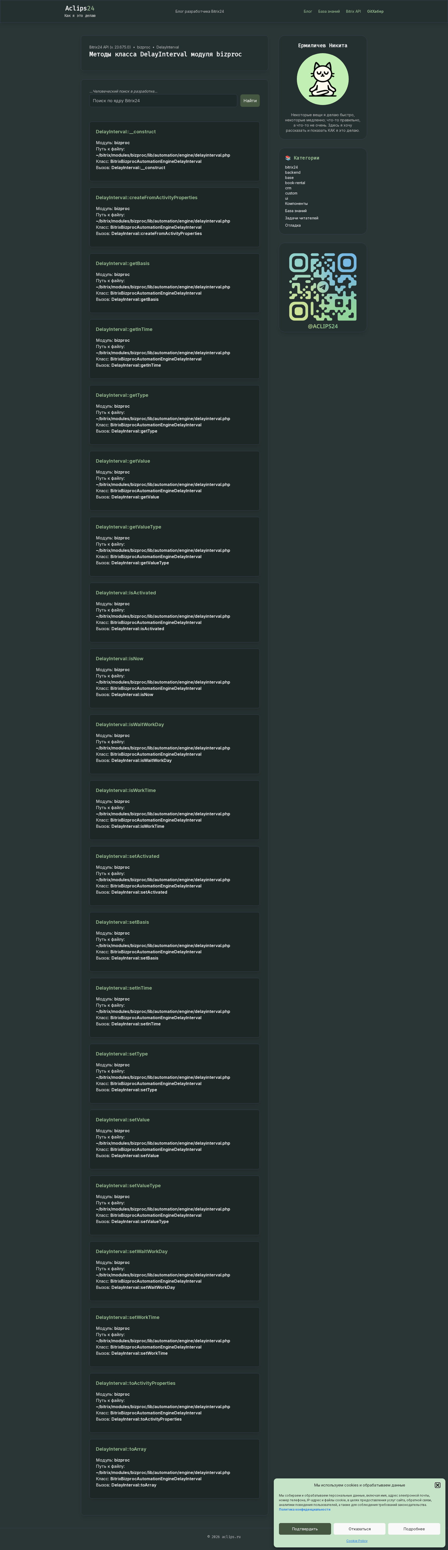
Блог (308, 11)
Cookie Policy (357, 1541)
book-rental (295, 182)
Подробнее (414, 1528)
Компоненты (296, 203)
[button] (437, 1485)
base (289, 177)
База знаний (329, 11)
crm (288, 188)
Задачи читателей (301, 218)
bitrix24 (291, 167)
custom (291, 193)
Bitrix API (353, 11)
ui (286, 198)
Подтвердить (305, 1528)
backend (292, 172)
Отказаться (360, 1528)
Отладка (293, 225)
